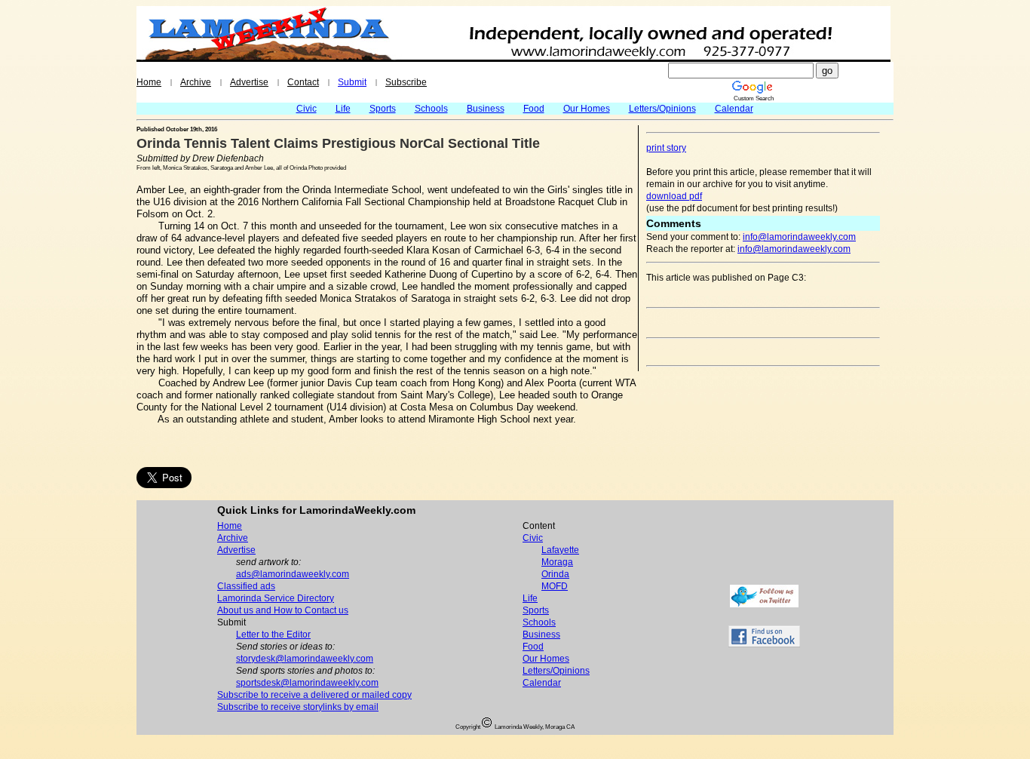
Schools (431, 108)
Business (485, 108)
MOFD (554, 586)
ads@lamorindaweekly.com (292, 574)
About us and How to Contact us (282, 610)
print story (666, 148)
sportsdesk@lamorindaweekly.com (307, 683)
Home (148, 82)
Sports (382, 108)
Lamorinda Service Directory (275, 598)
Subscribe (406, 82)
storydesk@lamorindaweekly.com (304, 658)
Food (533, 108)
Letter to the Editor (273, 634)
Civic (306, 108)
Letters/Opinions (662, 108)
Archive (195, 82)
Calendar (734, 108)
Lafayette (560, 550)
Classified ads (246, 586)
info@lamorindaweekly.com (799, 237)
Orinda (555, 574)
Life (343, 108)
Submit (352, 82)
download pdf (674, 196)
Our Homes (586, 108)
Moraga (557, 562)
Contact (303, 82)
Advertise (249, 82)
